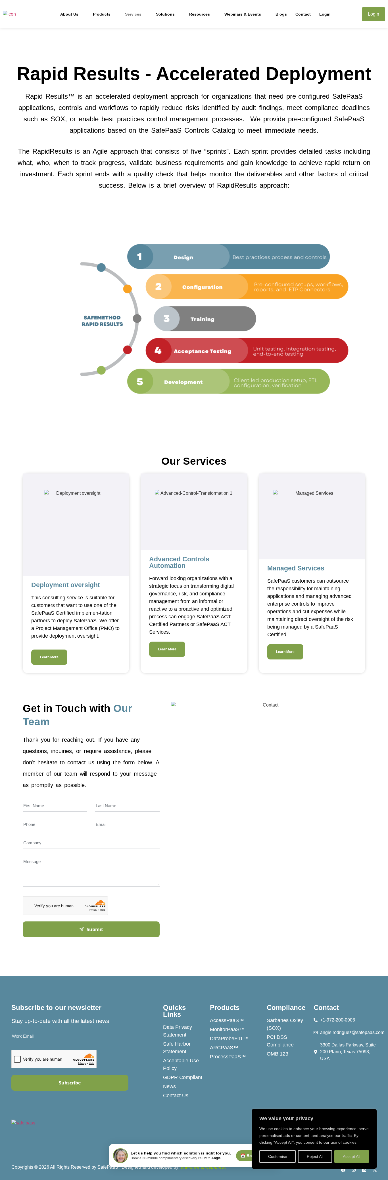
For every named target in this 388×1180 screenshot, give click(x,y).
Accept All (351, 1156)
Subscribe (70, 1083)
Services (133, 14)
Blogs (281, 14)
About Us (69, 14)
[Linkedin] (364, 1169)
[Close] (370, 1114)
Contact (303, 14)
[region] (314, 1139)
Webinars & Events (242, 14)
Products (101, 14)
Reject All (315, 1156)
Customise (277, 1156)
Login (325, 14)
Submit (95, 929)
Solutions (165, 14)
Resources (199, 14)
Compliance (286, 1007)
